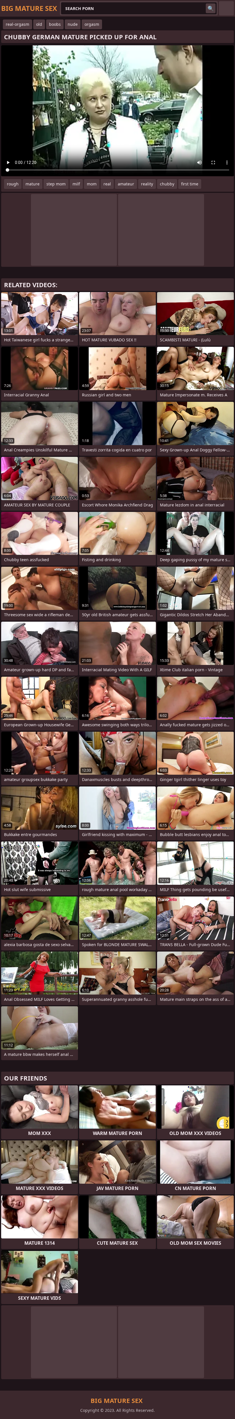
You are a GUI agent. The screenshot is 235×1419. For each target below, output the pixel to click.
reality (147, 184)
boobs (55, 24)
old (39, 24)
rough (13, 184)
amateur (126, 184)
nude (73, 24)
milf (76, 184)
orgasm (92, 24)
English (226, 8)
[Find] (211, 8)
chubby (167, 184)
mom (92, 184)
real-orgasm (17, 24)
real (107, 184)
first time (189, 184)
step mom (56, 184)
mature (33, 184)
